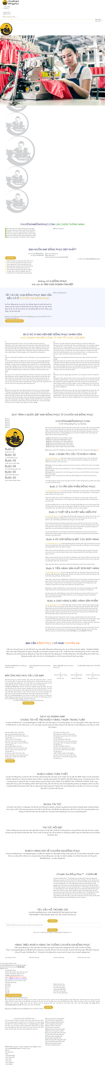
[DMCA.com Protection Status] (34, 1008)
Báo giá (7, 991)
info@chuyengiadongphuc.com (14, 975)
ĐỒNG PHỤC (9, 1046)
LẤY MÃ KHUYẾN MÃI (13, 995)
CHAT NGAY (10, 257)
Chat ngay (52, 920)
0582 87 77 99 (68, 932)
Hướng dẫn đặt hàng (59, 989)
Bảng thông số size (59, 984)
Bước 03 (7, 422)
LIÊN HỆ (48, 1007)
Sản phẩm (8, 986)
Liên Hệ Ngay (28, 703)
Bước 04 (7, 424)
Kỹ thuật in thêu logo (59, 991)
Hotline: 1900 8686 (10, 973)
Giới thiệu (7, 984)
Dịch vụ (7, 987)
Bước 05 (7, 425)
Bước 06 (7, 427)
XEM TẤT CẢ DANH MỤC (14, 320)
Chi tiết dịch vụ (9, 737)
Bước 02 (7, 420)
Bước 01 (7, 418)
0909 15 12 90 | (46, 316)
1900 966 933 (24, 316)
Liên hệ (7, 992)
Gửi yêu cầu (52, 930)
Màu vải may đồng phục (60, 992)
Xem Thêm (10, 761)
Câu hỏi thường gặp (59, 987)
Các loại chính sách (59, 986)
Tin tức (7, 989)
